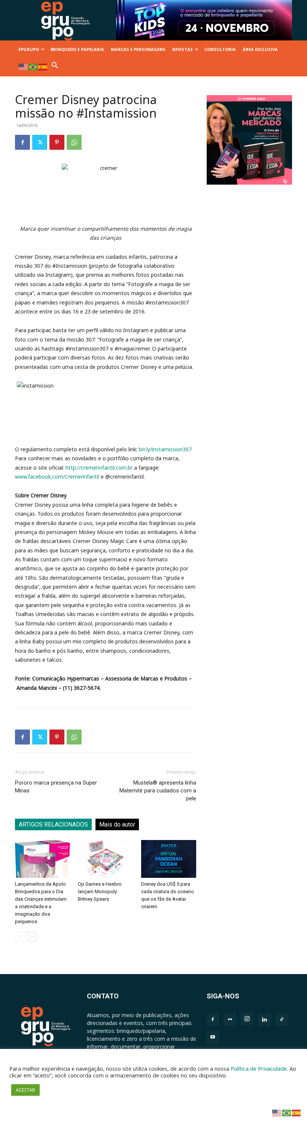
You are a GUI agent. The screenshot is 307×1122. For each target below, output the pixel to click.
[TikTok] (282, 1020)
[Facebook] (22, 142)
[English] (23, 66)
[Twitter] (39, 142)
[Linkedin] (264, 1020)
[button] (55, 67)
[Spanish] (43, 66)
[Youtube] (213, 1037)
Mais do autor (117, 824)
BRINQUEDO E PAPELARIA (77, 49)
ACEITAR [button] (25, 1089)
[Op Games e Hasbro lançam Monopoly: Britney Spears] (105, 859)
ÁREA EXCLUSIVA (260, 49)
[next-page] (31, 936)
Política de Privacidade (259, 1068)
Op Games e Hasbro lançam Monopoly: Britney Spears (100, 891)
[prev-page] (19, 936)
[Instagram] (247, 1019)
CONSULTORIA (220, 49)
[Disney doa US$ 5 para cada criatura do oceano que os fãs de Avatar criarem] (168, 859)
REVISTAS (182, 49)
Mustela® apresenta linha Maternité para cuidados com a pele (157, 790)
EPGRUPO (28, 49)
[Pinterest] (56, 142)
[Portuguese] (33, 66)
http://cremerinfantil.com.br (99, 467)
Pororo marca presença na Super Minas (56, 786)
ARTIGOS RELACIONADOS (53, 824)
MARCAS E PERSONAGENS (138, 49)
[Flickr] (230, 1020)
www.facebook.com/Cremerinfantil (57, 476)
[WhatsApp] (74, 142)
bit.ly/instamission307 (165, 449)
